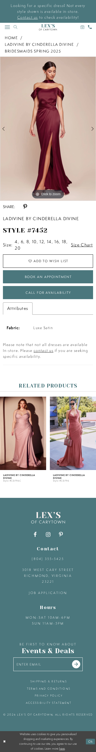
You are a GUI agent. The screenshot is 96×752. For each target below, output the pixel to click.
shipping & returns (48, 681)
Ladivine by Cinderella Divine (39, 44)
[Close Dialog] (4, 741)
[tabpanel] (48, 129)
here (62, 748)
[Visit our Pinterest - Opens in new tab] (60, 534)
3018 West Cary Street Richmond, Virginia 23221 (48, 575)
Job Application (48, 593)
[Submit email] (76, 664)
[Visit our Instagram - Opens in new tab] (48, 534)
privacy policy (49, 695)
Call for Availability (48, 292)
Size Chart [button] (82, 245)
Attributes (17, 308)
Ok (90, 741)
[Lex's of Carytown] (48, 27)
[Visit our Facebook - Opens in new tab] (35, 534)
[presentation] (23, 433)
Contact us (27, 17)
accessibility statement (48, 703)
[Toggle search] (15, 27)
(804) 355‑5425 (48, 559)
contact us (43, 350)
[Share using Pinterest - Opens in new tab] (25, 206)
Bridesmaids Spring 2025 (33, 51)
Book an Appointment (48, 277)
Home (11, 37)
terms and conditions (48, 688)
